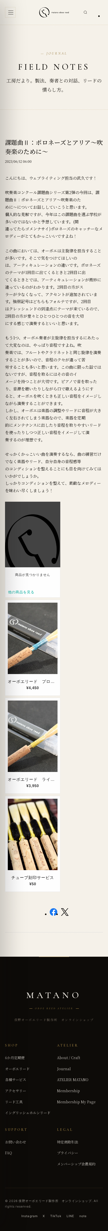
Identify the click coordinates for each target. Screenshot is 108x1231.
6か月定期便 (15, 1057)
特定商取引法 (67, 1141)
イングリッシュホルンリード (27, 1112)
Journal (64, 1068)
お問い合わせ (15, 1141)
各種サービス (15, 1079)
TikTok (56, 1216)
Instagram (29, 1216)
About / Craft (68, 1057)
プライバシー (67, 1152)
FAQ (8, 1152)
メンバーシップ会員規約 (76, 1163)
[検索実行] (85, 12)
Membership (68, 1090)
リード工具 (14, 1101)
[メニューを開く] (10, 12)
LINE (70, 1216)
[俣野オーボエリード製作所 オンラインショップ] (54, 12)
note (83, 1216)
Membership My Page (76, 1101)
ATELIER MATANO (72, 1079)
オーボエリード (17, 1068)
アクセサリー (15, 1090)
